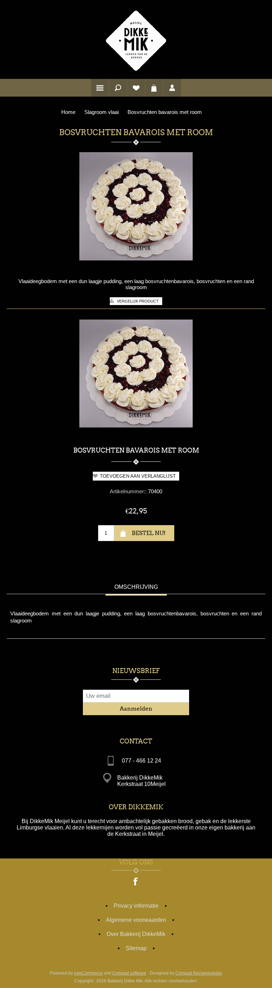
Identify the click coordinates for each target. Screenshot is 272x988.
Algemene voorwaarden (136, 920)
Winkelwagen (154, 88)
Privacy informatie (136, 906)
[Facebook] (136, 882)
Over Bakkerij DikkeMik (136, 934)
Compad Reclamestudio (198, 973)
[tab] (136, 588)
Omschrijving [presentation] (136, 587)
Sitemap (136, 948)
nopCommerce (88, 973)
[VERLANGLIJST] (136, 88)
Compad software (129, 973)
